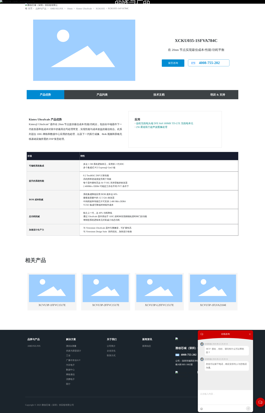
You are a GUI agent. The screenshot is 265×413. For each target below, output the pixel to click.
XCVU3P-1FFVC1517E (52, 305)
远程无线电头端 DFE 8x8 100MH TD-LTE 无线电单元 (164, 123)
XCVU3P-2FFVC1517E (105, 305)
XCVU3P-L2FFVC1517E (159, 305)
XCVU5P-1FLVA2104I (213, 305)
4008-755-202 (209, 63)
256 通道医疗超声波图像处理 (151, 127)
